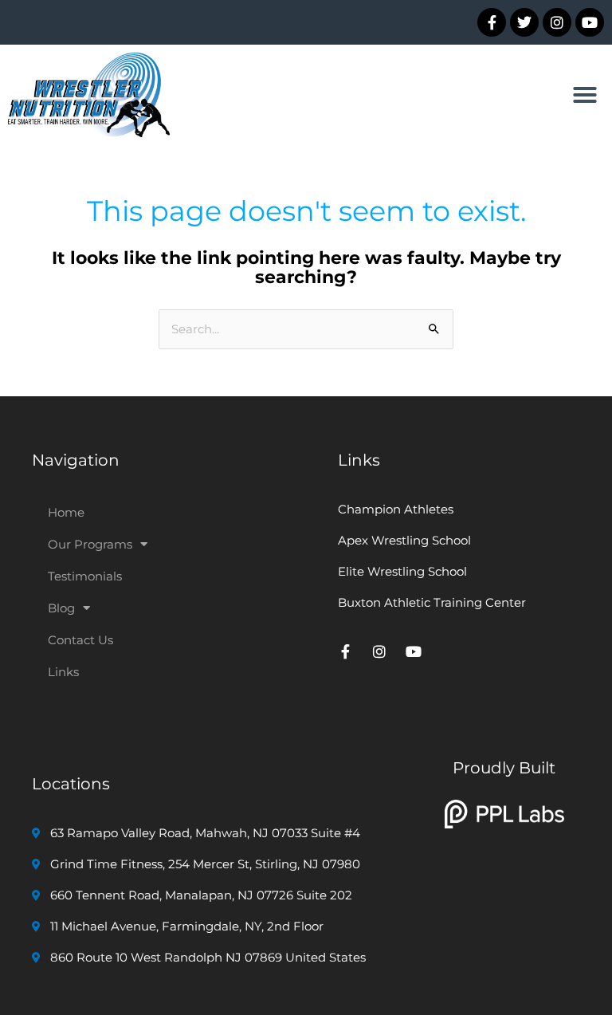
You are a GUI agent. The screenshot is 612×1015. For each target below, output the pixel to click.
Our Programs (90, 544)
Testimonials (85, 576)
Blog (61, 608)
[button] (585, 95)
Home (66, 512)
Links (63, 671)
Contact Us (80, 639)
